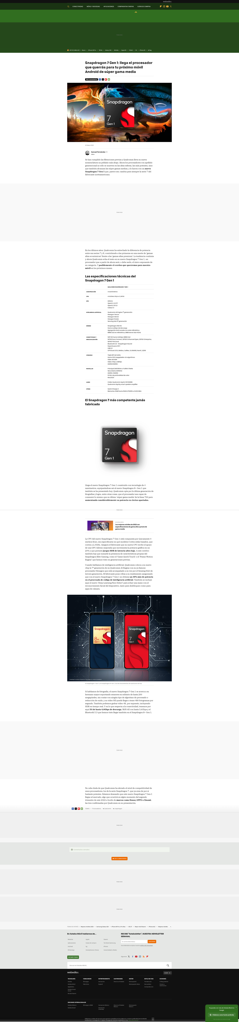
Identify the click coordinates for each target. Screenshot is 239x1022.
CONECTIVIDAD (77, 6)
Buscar (168, 965)
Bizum (84, 50)
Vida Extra (86, 984)
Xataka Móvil (71, 984)
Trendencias (148, 981)
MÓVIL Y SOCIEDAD (93, 6)
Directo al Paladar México (119, 1005)
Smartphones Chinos (92, 950)
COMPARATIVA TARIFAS (126, 6)
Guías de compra (91, 943)
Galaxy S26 (108, 50)
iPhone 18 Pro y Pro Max (119, 926)
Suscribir (152, 941)
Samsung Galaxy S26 (102, 926)
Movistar (70, 939)
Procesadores (96, 808)
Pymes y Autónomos (163, 984)
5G (136, 50)
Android (70, 946)
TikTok (100, 50)
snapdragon (118, 808)
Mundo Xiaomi (72, 993)
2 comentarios (92, 79)
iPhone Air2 (152, 926)
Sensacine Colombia (101, 1008)
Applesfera (71, 987)
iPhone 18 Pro (92, 50)
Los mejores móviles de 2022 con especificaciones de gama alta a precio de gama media (131, 526)
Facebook (100, 79)
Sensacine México (103, 1005)
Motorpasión (132, 981)
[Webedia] (167, 1)
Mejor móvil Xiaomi (140, 926)
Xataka (70, 981)
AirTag (149, 50)
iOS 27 (130, 926)
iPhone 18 (142, 50)
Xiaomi (106, 939)
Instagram (164, 6)
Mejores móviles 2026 (87, 926)
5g (86, 946)
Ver (120, 858)
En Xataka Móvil (119, 522)
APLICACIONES (109, 6)
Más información (133, 1020)
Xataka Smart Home (72, 990)
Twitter (171, 6)
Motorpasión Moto (134, 984)
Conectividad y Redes (110, 950)
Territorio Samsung (110, 943)
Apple (87, 939)
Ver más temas (73, 957)
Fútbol (131, 50)
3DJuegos (86, 981)
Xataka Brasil (71, 1008)
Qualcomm (107, 808)
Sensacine (101, 981)
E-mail (109, 79)
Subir (166, 973)
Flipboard (161, 6)
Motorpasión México (132, 1005)
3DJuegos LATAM (88, 1005)
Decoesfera (147, 984)
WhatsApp (71, 950)
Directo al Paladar (119, 981)
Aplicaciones (72, 943)
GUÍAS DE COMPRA (143, 6)
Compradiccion (148, 987)
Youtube (167, 6)
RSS (143, 956)
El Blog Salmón (164, 981)
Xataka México (72, 1005)
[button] (99, 152)
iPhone (106, 946)
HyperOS (123, 50)
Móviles (116, 50)
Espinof (100, 984)
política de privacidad (146, 945)
